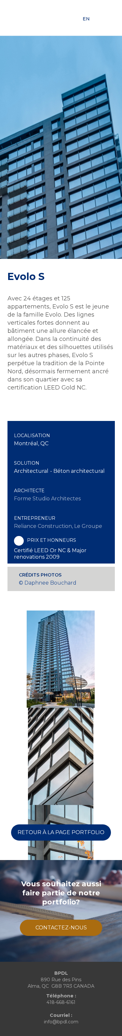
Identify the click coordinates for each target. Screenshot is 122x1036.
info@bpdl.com (61, 1022)
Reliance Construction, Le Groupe (58, 526)
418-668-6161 (61, 1002)
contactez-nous (61, 928)
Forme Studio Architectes (47, 498)
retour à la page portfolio (61, 832)
